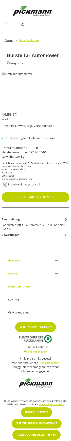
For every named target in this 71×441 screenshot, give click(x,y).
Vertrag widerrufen (35, 327)
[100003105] (35, 90)
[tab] (35, 224)
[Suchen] (22, 25)
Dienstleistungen (19, 286)
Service (13, 273)
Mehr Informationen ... (51, 404)
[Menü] (6, 25)
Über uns (14, 260)
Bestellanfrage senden (35, 197)
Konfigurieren (36, 412)
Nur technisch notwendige (36, 423)
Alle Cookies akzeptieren (36, 434)
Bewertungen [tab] (10, 235)
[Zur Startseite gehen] (32, 10)
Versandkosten (49, 363)
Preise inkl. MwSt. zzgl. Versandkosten (28, 126)
